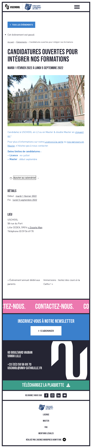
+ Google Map (35, 227)
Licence (46, 414)
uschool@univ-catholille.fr (25, 368)
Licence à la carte (54, 141)
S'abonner (47, 330)
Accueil (11, 42)
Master (46, 420)
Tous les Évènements (22, 24)
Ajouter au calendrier (24, 177)
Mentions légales (46, 433)
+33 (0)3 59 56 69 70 (19, 364)
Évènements (21, 42)
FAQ (46, 427)
